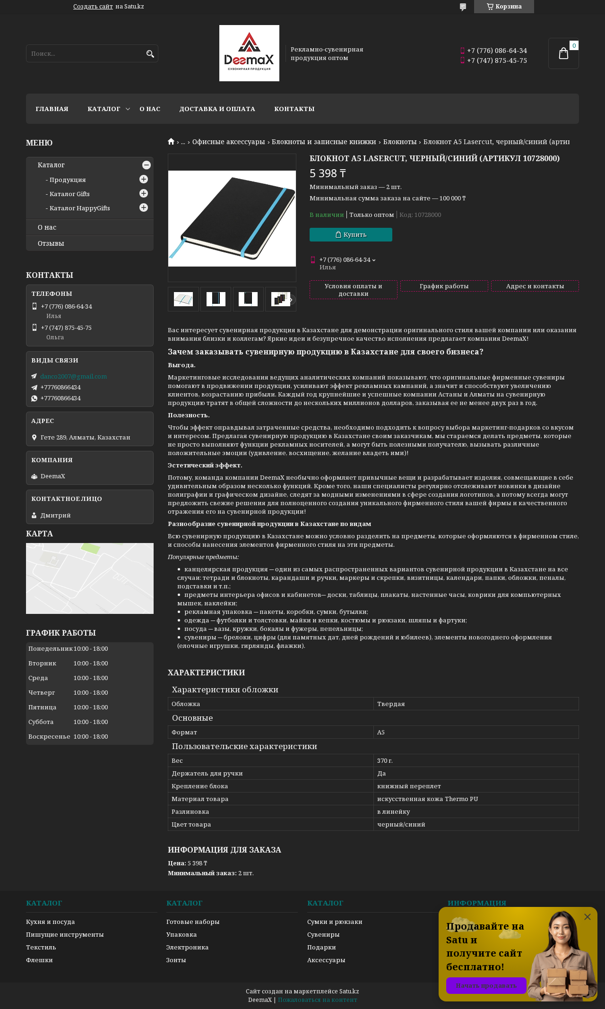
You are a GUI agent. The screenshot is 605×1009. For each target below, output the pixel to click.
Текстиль (41, 947)
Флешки (39, 960)
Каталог (104, 108)
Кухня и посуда (50, 921)
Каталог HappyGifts (80, 208)
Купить (355, 234)
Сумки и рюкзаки (335, 921)
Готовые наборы (193, 921)
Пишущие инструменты (65, 934)
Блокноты (400, 142)
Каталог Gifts (70, 194)
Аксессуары (326, 960)
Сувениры (323, 934)
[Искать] (150, 54)
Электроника (187, 947)
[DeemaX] (249, 53)
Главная (52, 108)
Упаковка (181, 934)
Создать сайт (93, 6)
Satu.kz (349, 991)
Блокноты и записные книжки (324, 142)
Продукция (68, 179)
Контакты (294, 108)
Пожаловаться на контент (317, 1000)
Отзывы (51, 243)
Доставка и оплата (217, 108)
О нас (149, 108)
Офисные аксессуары (228, 142)
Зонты (176, 960)
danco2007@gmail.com (73, 376)
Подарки (321, 947)
